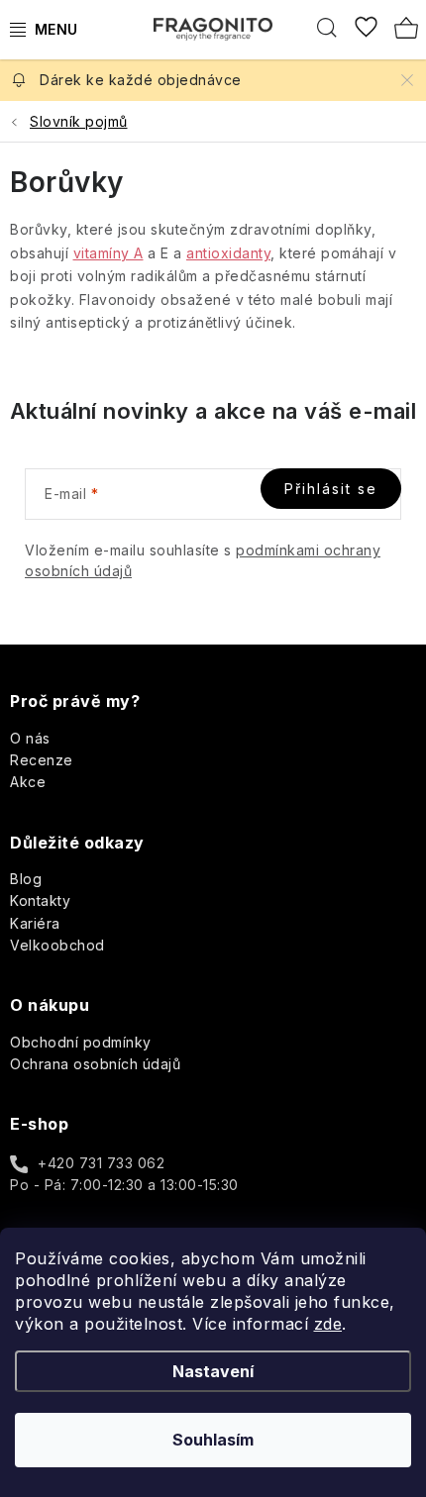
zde (328, 1324)
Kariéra (35, 923)
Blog (26, 878)
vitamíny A (108, 253)
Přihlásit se (330, 488)
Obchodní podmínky (81, 1042)
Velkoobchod (57, 945)
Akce (28, 781)
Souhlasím (213, 1439)
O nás (30, 738)
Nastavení (213, 1371)
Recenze (41, 759)
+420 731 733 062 (101, 1162)
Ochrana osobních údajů (95, 1063)
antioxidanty (228, 253)
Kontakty (40, 900)
